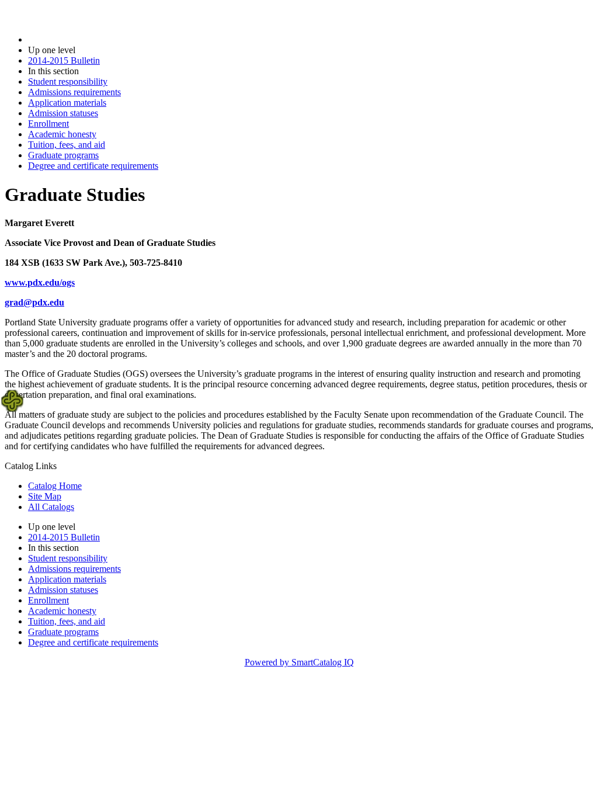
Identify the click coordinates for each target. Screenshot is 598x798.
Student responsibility (67, 81)
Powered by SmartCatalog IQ (299, 662)
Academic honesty (62, 134)
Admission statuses (63, 113)
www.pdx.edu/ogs (40, 282)
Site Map (44, 496)
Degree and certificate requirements (93, 166)
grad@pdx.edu (34, 302)
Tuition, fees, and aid (66, 145)
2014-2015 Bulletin (64, 60)
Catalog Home (55, 486)
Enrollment (48, 124)
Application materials (67, 102)
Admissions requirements (74, 92)
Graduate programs (63, 155)
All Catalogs (51, 507)
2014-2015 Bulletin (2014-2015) (88, 39)
